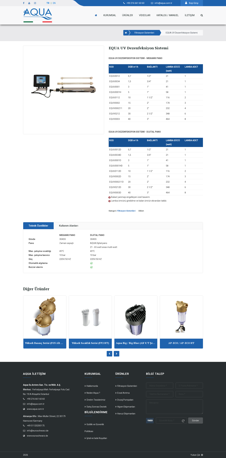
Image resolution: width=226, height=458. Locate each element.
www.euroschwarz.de (37, 436)
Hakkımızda (92, 386)
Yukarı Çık (195, 455)
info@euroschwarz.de (37, 430)
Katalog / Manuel (168, 15)
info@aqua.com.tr (35, 404)
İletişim (189, 15)
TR (47, 3)
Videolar (144, 15)
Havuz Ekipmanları (126, 413)
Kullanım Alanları (68, 225)
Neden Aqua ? (93, 393)
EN (54, 3)
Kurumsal (109, 15)
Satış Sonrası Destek (97, 406)
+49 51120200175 (36, 425)
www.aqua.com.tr (35, 409)
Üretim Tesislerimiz (96, 400)
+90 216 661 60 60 (36, 399)
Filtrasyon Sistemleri (144, 32)
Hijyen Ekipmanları (126, 406)
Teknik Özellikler (38, 225)
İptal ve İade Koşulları (97, 438)
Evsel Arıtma (123, 393)
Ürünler (127, 15)
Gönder (195, 420)
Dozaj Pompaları (125, 400)
